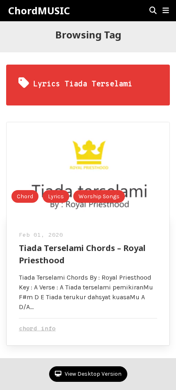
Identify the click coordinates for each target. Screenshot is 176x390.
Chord (25, 196)
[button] (165, 10)
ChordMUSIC (39, 11)
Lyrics (56, 196)
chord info (37, 328)
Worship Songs (99, 196)
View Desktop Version (92, 373)
